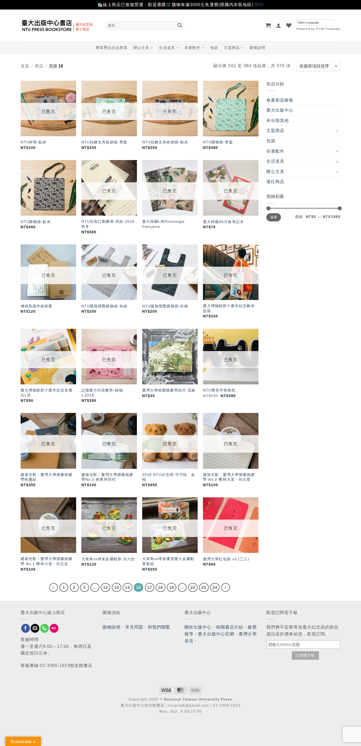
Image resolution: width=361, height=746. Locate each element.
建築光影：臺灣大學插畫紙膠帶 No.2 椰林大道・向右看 (229, 477)
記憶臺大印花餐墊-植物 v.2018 (102, 392)
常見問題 (134, 627)
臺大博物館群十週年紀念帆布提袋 (229, 308)
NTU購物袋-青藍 (218, 142)
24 (214, 587)
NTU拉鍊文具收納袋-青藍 (104, 142)
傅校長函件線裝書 (37, 306)
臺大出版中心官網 (216, 634)
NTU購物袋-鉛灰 (36, 222)
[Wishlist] (289, 25)
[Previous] (53, 587)
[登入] (278, 25)
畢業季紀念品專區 (112, 48)
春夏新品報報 (280, 100)
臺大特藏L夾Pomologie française (163, 224)
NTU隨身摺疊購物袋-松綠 (165, 306)
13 (105, 587)
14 (116, 587)
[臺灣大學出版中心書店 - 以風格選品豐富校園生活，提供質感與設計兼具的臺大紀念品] (59, 25)
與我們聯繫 (159, 627)
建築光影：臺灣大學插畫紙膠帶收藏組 (46, 477)
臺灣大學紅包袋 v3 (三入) (226, 559)
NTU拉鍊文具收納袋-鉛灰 (165, 142)
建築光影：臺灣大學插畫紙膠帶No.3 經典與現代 (107, 477)
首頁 (25, 66)
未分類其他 (277, 120)
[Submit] (179, 25)
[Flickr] (54, 628)
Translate (333, 28)
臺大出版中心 (280, 110)
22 (193, 587)
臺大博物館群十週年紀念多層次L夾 (46, 392)
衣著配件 (192, 48)
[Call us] (44, 628)
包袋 (214, 48)
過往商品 (275, 181)
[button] (268, 25)
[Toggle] (337, 131)
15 (127, 587)
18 (160, 587)
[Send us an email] (35, 628)
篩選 (273, 217)
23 (203, 587)
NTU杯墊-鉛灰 (34, 142)
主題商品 (232, 48)
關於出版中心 (198, 627)
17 (149, 587)
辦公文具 (141, 48)
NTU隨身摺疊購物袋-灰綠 (104, 306)
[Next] (225, 587)
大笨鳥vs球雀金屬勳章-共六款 (108, 559)
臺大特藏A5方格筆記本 (223, 222)
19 (171, 587)
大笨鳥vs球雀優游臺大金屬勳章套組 (168, 561)
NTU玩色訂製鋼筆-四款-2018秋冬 (108, 224)
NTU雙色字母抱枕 (219, 390)
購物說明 (257, 48)
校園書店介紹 (229, 627)
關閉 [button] (259, 4)
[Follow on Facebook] (25, 628)
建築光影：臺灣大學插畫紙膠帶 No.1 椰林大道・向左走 (46, 561)
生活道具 (167, 48)
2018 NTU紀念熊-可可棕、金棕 (168, 477)
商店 (39, 66)
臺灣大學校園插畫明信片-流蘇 (169, 390)
